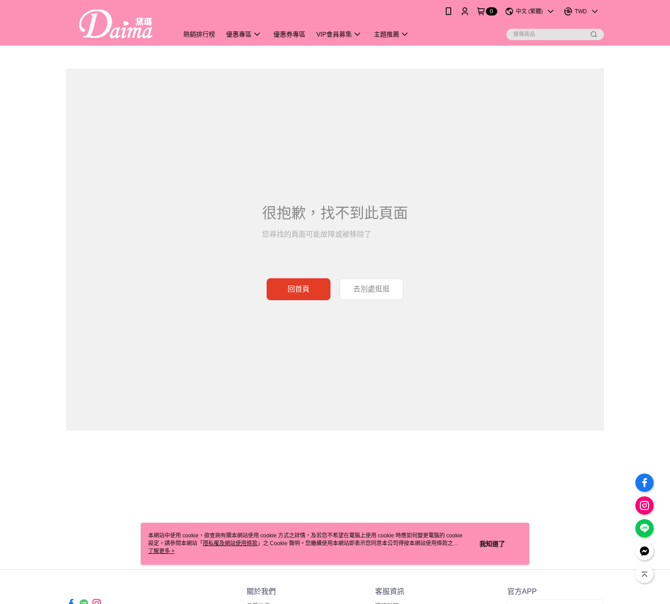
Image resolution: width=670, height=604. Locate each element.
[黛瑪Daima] (116, 24)
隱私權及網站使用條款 (230, 543)
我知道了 (492, 543)
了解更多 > (161, 551)
